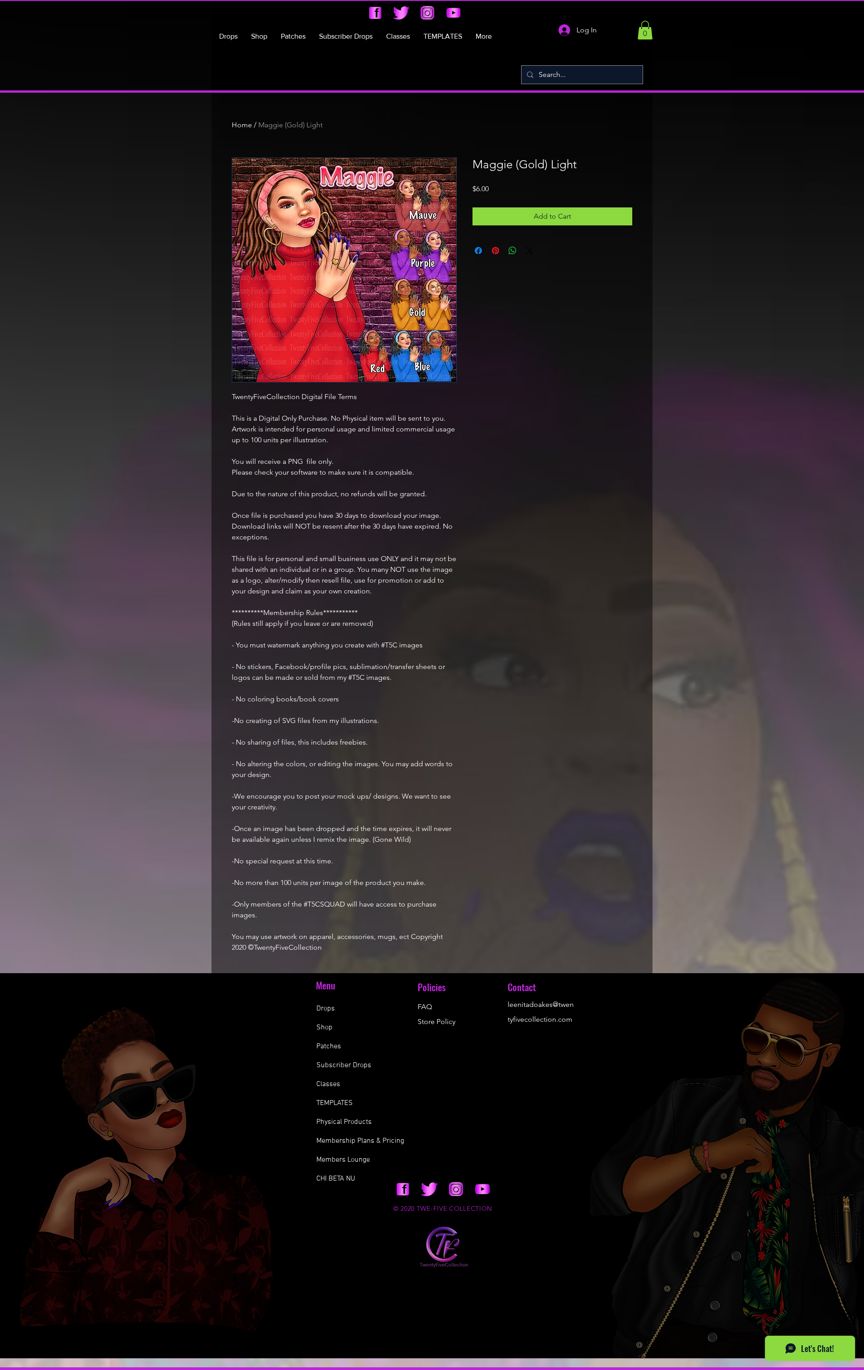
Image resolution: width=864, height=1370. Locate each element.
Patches (328, 1046)
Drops (325, 1008)
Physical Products (344, 1122)
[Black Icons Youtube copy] (453, 12)
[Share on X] (529, 250)
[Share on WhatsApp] (512, 250)
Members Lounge (343, 1159)
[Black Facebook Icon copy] (375, 12)
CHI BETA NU (335, 1178)
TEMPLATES (334, 1103)
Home (242, 125)
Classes (328, 1084)
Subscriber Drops (343, 1065)
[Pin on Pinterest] (495, 250)
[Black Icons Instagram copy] (427, 12)
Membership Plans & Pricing (360, 1140)
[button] (645, 30)
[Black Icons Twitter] (401, 12)
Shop (324, 1027)
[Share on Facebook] (478, 250)
